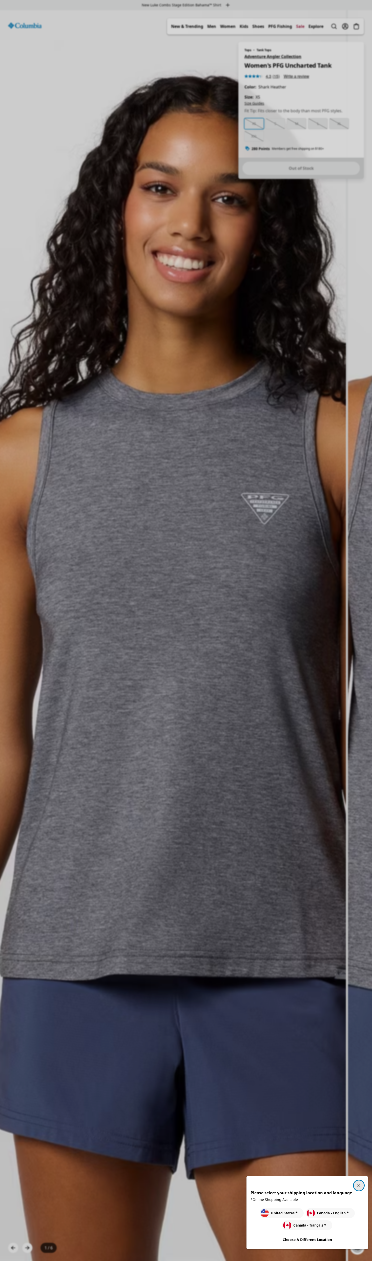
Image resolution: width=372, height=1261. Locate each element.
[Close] (359, 1185)
